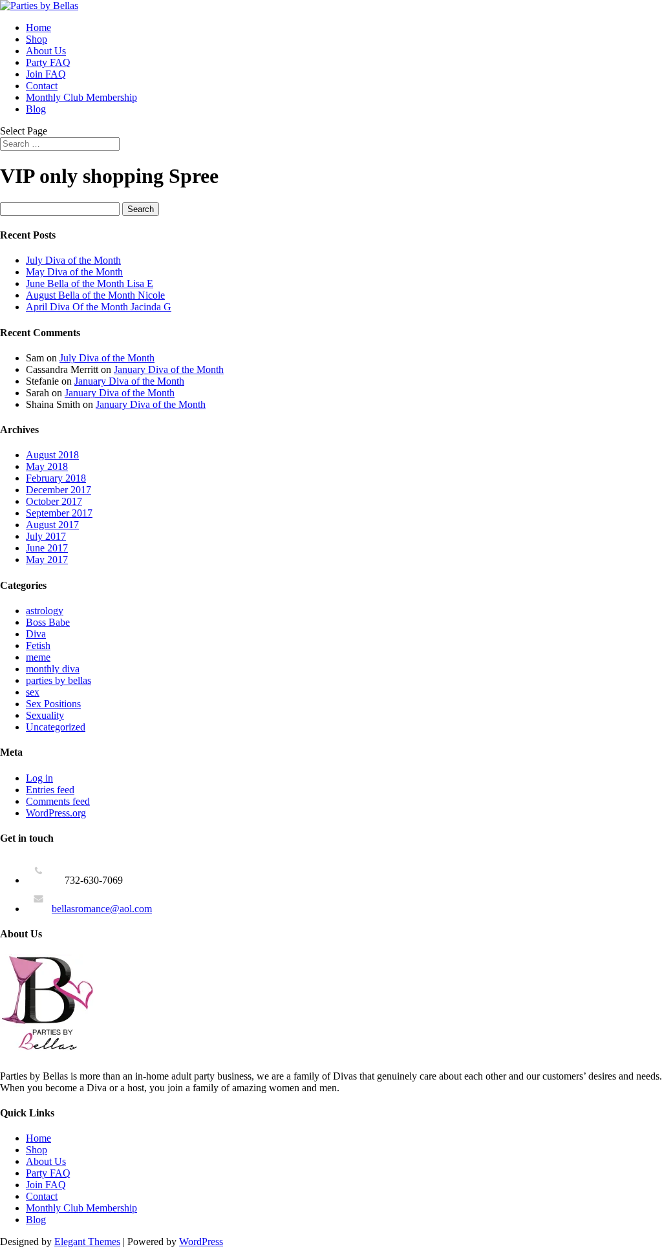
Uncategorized (55, 726)
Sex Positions (53, 703)
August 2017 (52, 524)
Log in (39, 778)
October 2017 (54, 501)
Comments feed (58, 801)
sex (32, 692)
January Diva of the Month (169, 369)
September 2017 (59, 512)
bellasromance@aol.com (102, 908)
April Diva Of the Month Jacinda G (98, 306)
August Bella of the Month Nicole (95, 295)
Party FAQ (48, 62)
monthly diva (53, 668)
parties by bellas (58, 680)
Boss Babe (48, 622)
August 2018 (52, 454)
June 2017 (47, 547)
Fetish (38, 645)
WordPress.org (56, 812)
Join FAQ (46, 74)
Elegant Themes (87, 1241)
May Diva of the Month (74, 271)
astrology (44, 610)
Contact (42, 85)
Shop (36, 39)
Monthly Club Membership (81, 97)
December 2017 (58, 489)
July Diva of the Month (73, 260)
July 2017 (46, 536)
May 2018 (47, 466)
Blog (36, 108)
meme (38, 657)
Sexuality (45, 715)
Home (38, 27)
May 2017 (47, 559)
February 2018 (56, 478)
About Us (46, 50)
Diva (36, 633)
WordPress (201, 1241)
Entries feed (50, 789)
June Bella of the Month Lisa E (89, 283)
